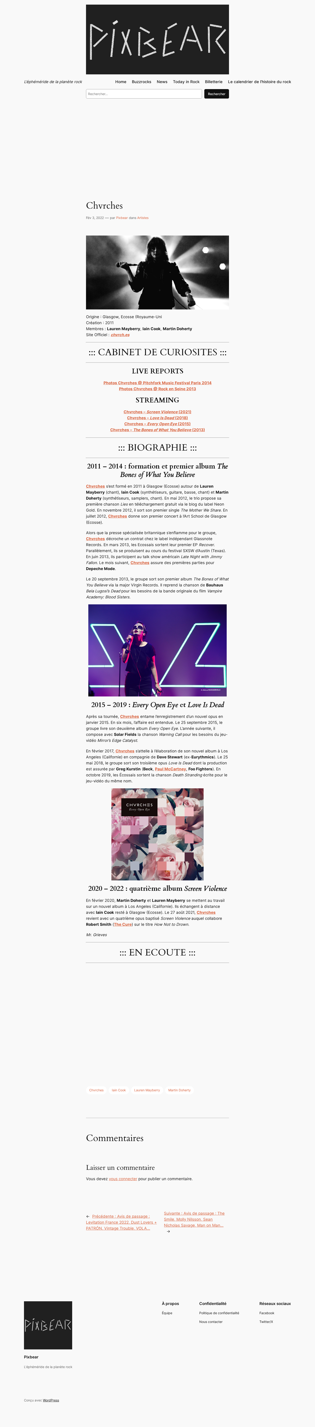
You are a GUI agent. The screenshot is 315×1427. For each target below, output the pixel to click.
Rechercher (216, 94)
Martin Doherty (179, 1090)
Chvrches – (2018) (157, 418)
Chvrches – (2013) (157, 430)
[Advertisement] (157, 140)
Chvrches (96, 1090)
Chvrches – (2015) (157, 424)
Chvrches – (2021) (157, 412)
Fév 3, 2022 (95, 218)
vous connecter (123, 1179)
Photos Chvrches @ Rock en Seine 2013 (157, 389)
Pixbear (122, 218)
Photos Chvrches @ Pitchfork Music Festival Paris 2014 (158, 383)
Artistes (143, 218)
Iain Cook (119, 1090)
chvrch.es (120, 334)
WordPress (51, 1400)
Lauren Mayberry (147, 1090)
